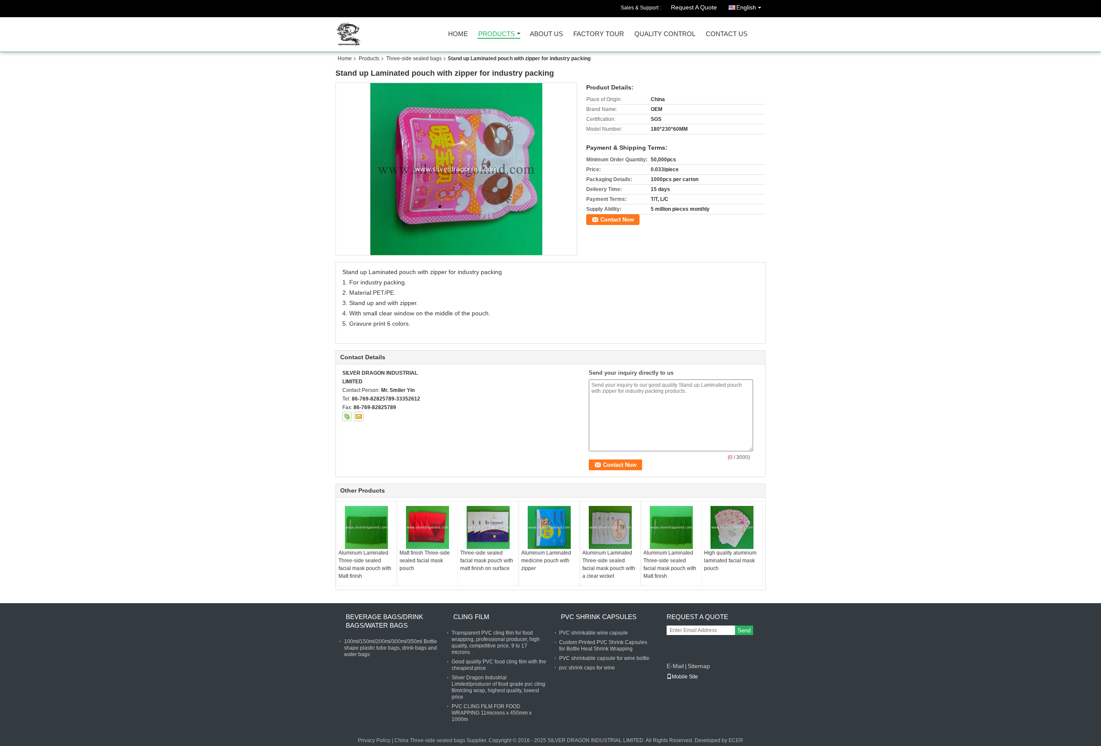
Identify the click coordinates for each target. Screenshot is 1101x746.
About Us (546, 34)
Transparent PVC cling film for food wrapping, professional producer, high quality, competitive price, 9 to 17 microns (496, 642)
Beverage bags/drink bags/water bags (384, 621)
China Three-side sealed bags (429, 740)
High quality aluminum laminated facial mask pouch (730, 560)
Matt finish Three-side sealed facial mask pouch (425, 560)
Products (496, 34)
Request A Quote (694, 7)
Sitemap (699, 666)
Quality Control (664, 34)
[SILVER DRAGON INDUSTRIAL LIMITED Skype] (347, 416)
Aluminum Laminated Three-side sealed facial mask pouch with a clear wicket (608, 564)
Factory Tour (598, 34)
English (746, 7)
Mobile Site (685, 677)
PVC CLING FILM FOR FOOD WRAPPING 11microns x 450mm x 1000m (492, 712)
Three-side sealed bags (414, 58)
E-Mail (675, 666)
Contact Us (726, 34)
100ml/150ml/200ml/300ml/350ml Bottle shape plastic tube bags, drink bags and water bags (390, 647)
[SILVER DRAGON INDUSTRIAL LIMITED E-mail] (358, 416)
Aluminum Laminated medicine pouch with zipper (546, 560)
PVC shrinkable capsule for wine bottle (604, 658)
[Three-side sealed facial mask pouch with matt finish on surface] (488, 527)
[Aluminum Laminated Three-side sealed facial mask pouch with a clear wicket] (610, 527)
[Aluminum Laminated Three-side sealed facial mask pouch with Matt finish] (366, 527)
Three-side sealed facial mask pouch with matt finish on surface (486, 560)
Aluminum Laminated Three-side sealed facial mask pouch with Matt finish (364, 564)
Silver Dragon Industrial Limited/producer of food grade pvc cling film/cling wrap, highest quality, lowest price (498, 687)
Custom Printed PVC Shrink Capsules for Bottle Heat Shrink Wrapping (603, 645)
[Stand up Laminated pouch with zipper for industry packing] (456, 169)
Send (744, 630)
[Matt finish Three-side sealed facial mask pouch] (427, 527)
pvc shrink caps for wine (587, 668)
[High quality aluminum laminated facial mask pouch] (732, 527)
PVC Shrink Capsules (599, 616)
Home (458, 34)
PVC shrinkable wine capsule (593, 633)
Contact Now (617, 219)
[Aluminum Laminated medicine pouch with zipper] (549, 527)
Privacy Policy (374, 740)
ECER (736, 740)
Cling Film (471, 616)
